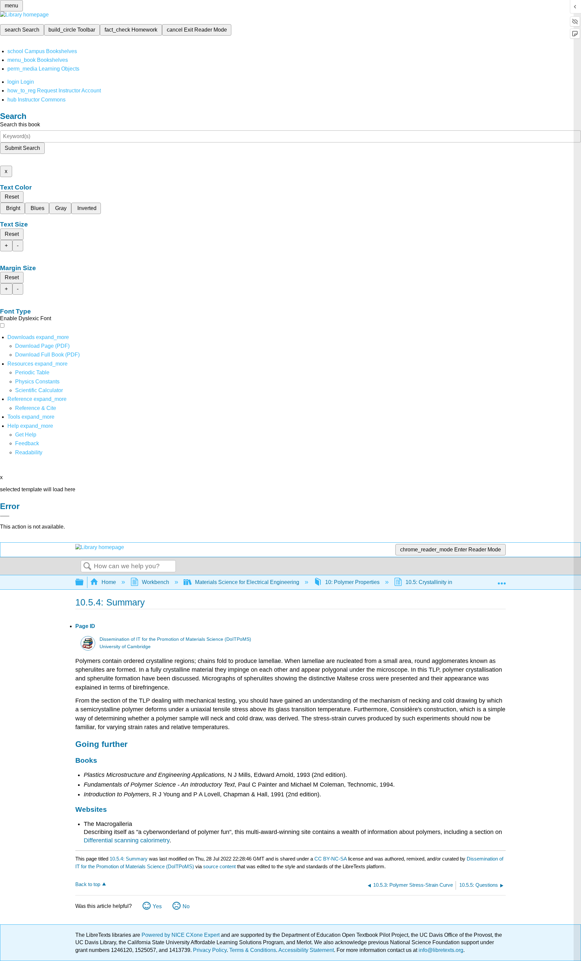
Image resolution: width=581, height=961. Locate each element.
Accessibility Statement (306, 950)
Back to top (87, 884)
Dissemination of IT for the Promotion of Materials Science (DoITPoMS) (175, 639)
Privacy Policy (210, 950)
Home (108, 582)
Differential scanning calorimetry (126, 840)
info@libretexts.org (440, 950)
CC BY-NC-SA (331, 859)
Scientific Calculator (39, 390)
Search (87, 566)
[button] (27, 443)
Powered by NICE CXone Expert (181, 935)
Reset (12, 197)
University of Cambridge (125, 646)
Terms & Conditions (252, 950)
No (186, 906)
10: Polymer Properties (352, 582)
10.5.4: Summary (129, 859)
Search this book (20, 124)
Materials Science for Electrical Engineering (247, 582)
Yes (157, 906)
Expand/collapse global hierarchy (83, 582)
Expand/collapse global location (502, 580)
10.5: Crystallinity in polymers (440, 582)
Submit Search (22, 148)
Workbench (155, 582)
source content (219, 866)
